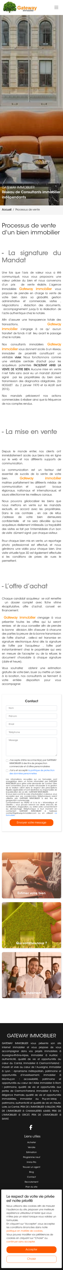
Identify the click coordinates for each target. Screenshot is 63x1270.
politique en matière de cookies (24, 1231)
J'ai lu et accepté (32, 772)
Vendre (31, 1147)
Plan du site (31, 1187)
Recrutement (31, 1182)
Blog (31, 1172)
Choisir (31, 1259)
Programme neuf (31, 1157)
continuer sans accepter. (20, 1242)
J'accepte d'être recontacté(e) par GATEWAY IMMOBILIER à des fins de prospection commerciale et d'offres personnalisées (33, 763)
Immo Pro (31, 1162)
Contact (31, 1177)
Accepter (31, 1249)
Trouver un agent (31, 1167)
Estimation (31, 1152)
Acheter (31, 1143)
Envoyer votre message (31, 823)
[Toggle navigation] (56, 7)
